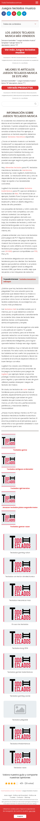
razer (25, 389)
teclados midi (10, 309)
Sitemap (27, 797)
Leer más (32, 811)
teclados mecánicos (16, 137)
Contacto (20, 797)
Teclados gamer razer (20, 526)
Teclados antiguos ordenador (20, 469)
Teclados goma (20, 450)
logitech (4, 374)
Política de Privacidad (20, 795)
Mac (16, 193)
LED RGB (8, 251)
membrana (27, 170)
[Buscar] (35, 103)
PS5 (35, 251)
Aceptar (20, 816)
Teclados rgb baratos (20, 488)
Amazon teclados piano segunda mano (20, 507)
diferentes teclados (13, 167)
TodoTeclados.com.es (11, 2)
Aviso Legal (8, 795)
